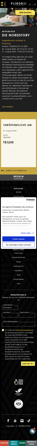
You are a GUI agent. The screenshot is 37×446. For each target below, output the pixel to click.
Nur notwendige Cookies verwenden (18, 245)
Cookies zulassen (18, 239)
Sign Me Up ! (28, 364)
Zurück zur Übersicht (16, 171)
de (30, 4)
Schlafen (4, 443)
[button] (33, 431)
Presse (18, 262)
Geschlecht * (8, 305)
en (35, 4)
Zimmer (18, 192)
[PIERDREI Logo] (18, 4)
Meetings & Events (31, 443)
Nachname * (25, 312)
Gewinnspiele (18, 279)
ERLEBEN (22, 443)
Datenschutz (18, 266)
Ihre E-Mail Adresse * (10, 322)
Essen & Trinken (14, 443)
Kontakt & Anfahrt (18, 257)
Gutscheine (18, 253)
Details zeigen (26, 233)
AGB (18, 275)
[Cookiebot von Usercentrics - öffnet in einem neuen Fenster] (26, 200)
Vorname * (7, 312)
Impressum (19, 271)
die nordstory (7, 107)
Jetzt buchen (25, 13)
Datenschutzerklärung (24, 330)
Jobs (18, 284)
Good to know (18, 196)
